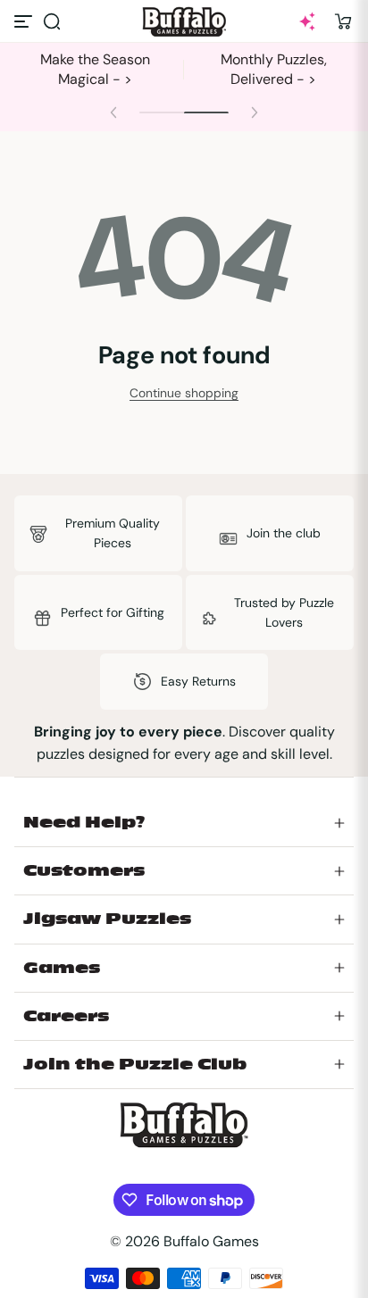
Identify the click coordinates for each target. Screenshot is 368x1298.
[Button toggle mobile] (25, 21)
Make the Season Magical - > (95, 69)
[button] (51, 21)
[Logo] (184, 21)
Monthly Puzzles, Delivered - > (274, 69)
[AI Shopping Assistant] (307, 21)
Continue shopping (184, 393)
